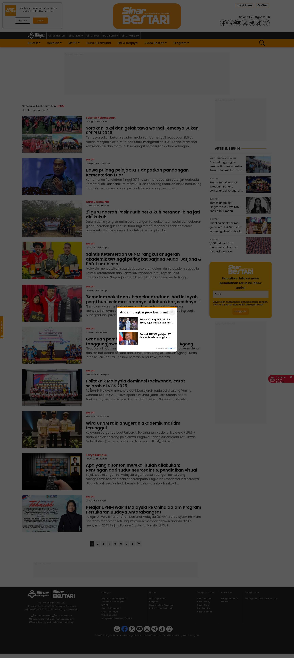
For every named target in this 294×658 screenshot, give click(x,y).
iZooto (171, 348)
